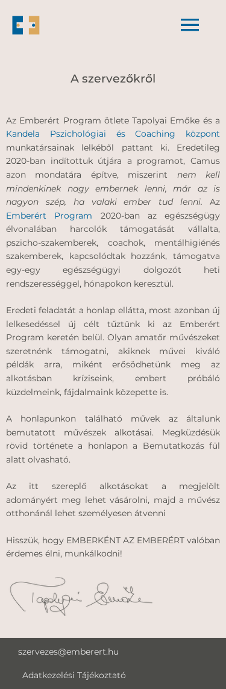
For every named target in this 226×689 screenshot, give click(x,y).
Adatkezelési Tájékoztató (74, 675)
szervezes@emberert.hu (68, 651)
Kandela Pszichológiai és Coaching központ (113, 134)
